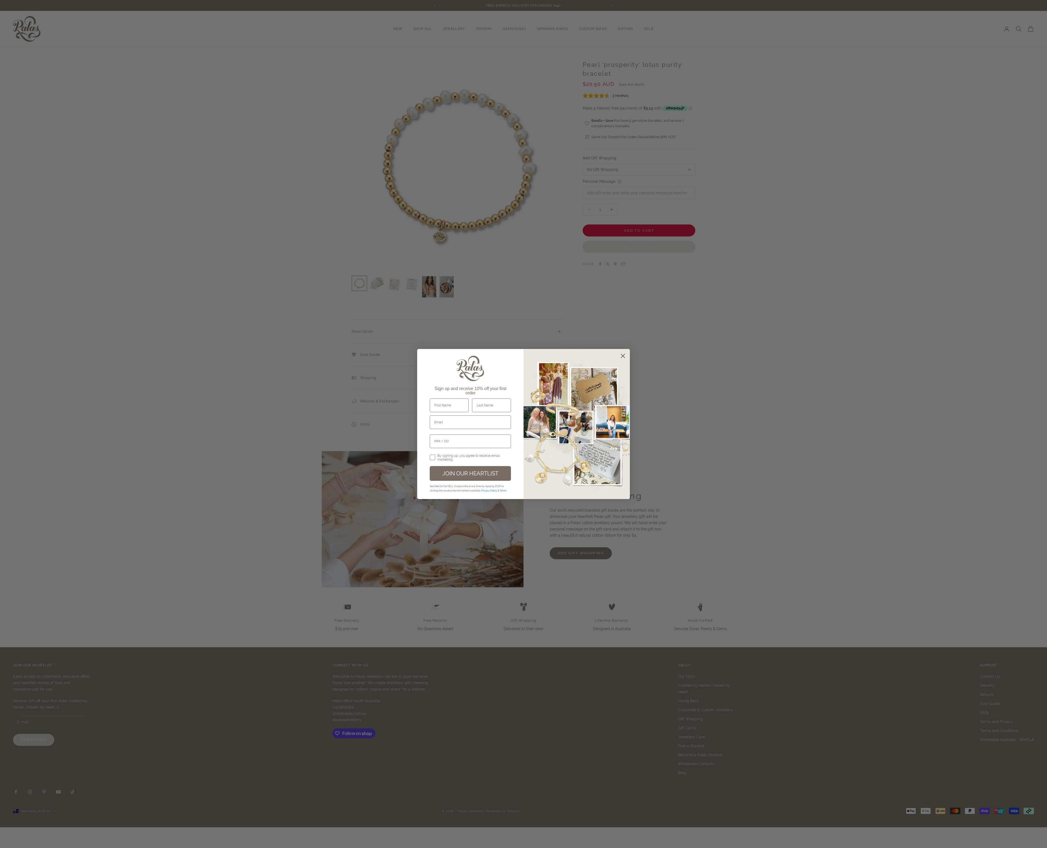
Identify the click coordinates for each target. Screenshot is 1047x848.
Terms (503, 490)
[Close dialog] (623, 356)
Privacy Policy (489, 490)
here (436, 486)
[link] (470, 368)
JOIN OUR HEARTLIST (470, 473)
